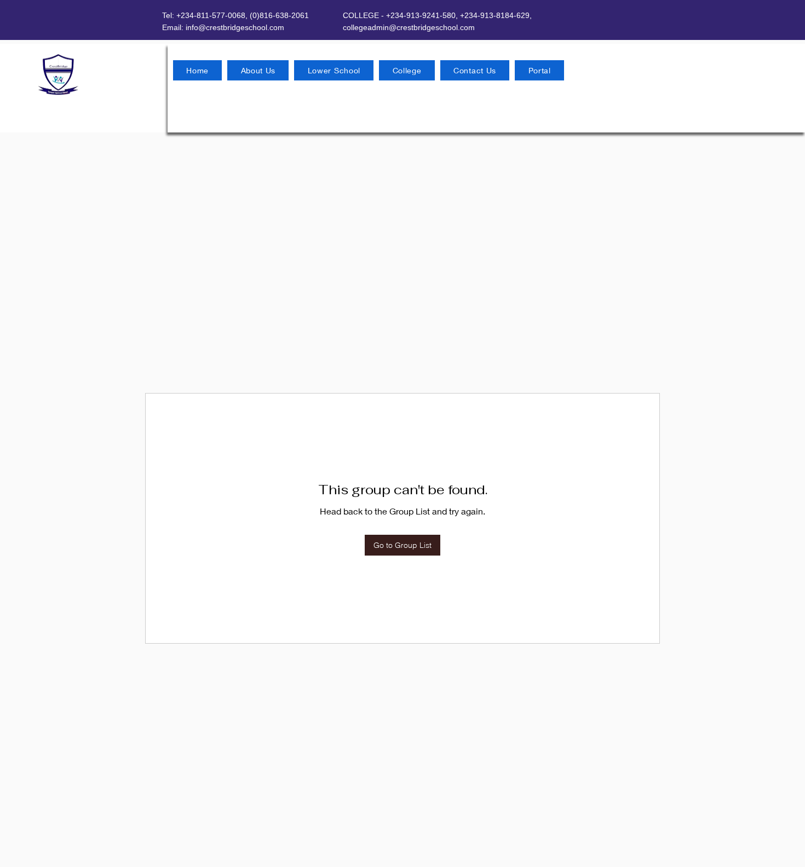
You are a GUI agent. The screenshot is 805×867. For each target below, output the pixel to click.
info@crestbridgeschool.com (235, 27)
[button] (258, 70)
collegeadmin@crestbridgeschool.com (409, 27)
